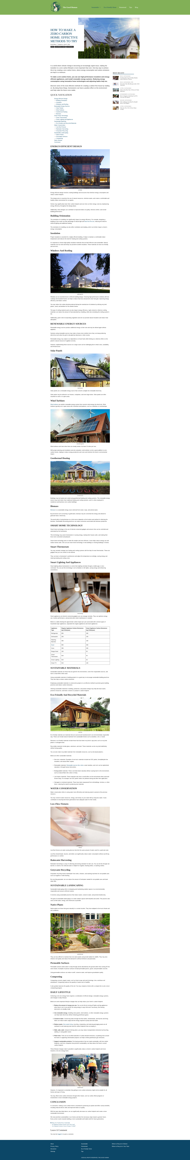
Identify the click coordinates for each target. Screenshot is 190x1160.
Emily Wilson (53, 44)
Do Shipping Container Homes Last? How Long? (63, 1124)
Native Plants (60, 134)
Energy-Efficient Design (60, 98)
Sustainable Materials (60, 121)
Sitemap (52, 1151)
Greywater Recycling (62, 131)
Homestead (122, 7)
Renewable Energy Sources (62, 106)
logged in (60, 1134)
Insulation (59, 102)
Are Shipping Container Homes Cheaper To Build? (64, 1126)
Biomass (58, 113)
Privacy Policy (54, 1146)
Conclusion (57, 142)
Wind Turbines (60, 110)
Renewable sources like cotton (75, 765)
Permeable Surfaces (61, 136)
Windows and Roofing (62, 104)
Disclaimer (53, 1149)
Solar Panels (59, 108)
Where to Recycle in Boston (119, 1144)
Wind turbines (54, 404)
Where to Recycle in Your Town (120, 1146)
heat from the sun (89, 221)
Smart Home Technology (61, 115)
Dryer (52, 645)
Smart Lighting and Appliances (64, 119)
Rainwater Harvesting (62, 129)
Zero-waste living (68, 1024)
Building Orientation (61, 100)
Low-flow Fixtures (61, 127)
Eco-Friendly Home (110, 7)
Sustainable (95, 7)
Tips (130, 7)
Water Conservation (59, 125)
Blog (136, 7)
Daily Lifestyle (58, 140)
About (52, 1144)
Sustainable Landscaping (61, 132)
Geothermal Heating (61, 112)
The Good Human (70, 7)
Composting (59, 138)
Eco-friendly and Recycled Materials (66, 123)
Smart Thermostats (61, 117)
